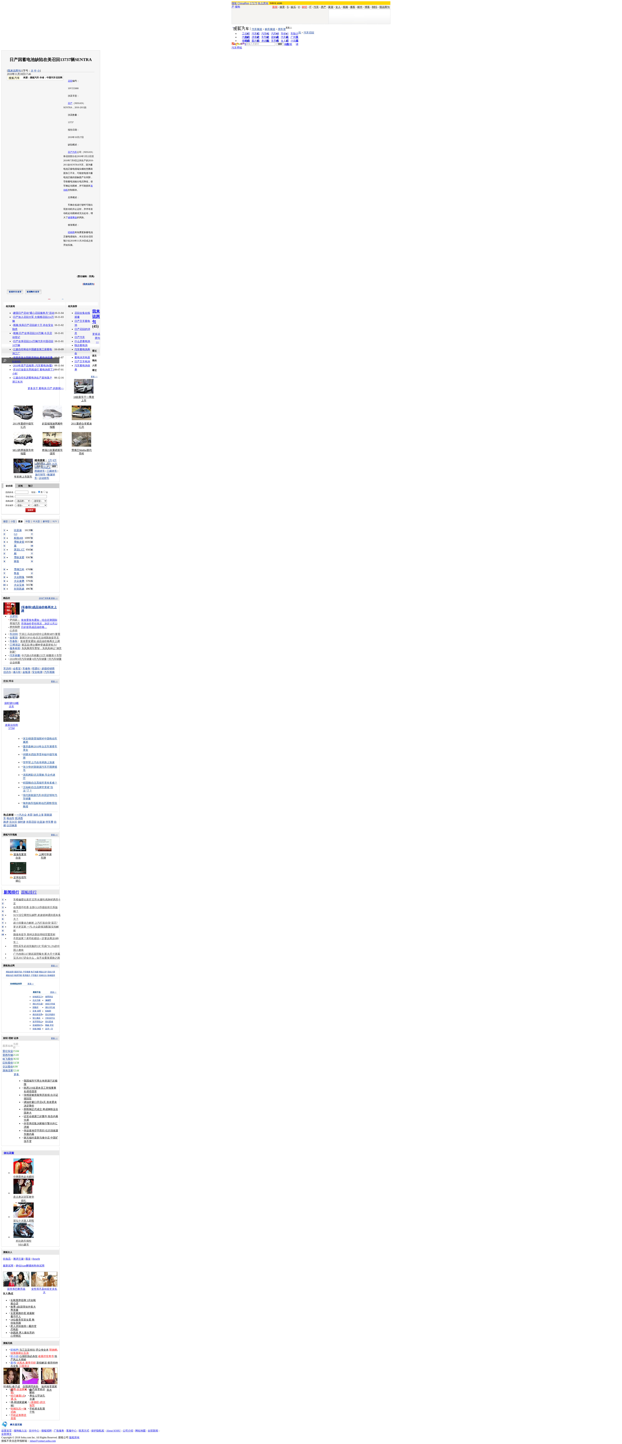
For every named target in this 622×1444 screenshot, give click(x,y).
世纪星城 (49, 1021)
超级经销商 (48, 668)
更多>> (289, 27)
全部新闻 (153, 1430)
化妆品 (7, 1258)
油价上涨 (38, 814)
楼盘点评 (43, 972)
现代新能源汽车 (32, 795)
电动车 (10, 818)
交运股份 (8, 1066)
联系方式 (84, 1430)
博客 (367, 7)
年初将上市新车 (23, 476)
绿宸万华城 (50, 1004)
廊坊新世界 (37, 1014)
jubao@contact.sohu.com (43, 1440)
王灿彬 (27, 787)
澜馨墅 (48, 1000)
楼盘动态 (10, 975)
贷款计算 (51, 972)
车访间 (13, 634)
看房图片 (26, 975)
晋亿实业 (8, 1051)
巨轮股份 (8, 1062)
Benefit (36, 1258)
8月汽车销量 (39, 659)
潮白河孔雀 (37, 1004)
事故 (74, 217)
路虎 (6, 822)
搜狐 (234, 3)
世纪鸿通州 (50, 1014)
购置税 (288, 44)
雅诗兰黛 (18, 1258)
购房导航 (18, 975)
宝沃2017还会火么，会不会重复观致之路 (36, 957)
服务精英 (15, 648)
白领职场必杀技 (28, 1356)
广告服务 (59, 1430)
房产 (323, 7)
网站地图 (140, 1430)
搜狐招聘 (46, 1430)
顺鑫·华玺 (49, 1025)
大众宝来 (19, 585)
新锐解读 (41, 1362)
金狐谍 (26, 672)
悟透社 (36, 668)
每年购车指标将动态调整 (37, 803)
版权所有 (74, 1437)
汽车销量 (15, 655)
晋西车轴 (8, 1055)
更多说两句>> (96, 338)
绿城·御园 (37, 1029)
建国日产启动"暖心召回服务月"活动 (33, 313)
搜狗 (237, 6)
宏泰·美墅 (37, 1011)
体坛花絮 (9, 1153)
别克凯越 (19, 588)
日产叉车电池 (82, 361)
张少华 (27, 767)
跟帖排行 (29, 892)
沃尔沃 (13, 822)
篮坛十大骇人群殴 (23, 1220)
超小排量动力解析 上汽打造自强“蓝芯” (35, 922)
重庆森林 (28, 746)
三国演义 (24, 1366)
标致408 (18, 538)
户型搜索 (26, 972)
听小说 (14, 1356)
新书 (13, 1362)
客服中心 (71, 1430)
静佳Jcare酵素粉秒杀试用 (30, 1265)
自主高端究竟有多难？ (44, 782)
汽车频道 (257, 29)
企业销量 (15, 662)
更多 (17, 1074)
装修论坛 (43, 975)
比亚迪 (41, 822)
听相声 (14, 1349)
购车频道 (270, 29)
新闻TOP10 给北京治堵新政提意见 (39, 637)
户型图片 (35, 975)
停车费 (49, 822)
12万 (37, 464)
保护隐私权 (97, 1430)
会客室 (13, 637)
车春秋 (13, 641)
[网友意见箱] (11, 1428)
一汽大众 (21, 814)
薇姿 (28, 1258)
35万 (54, 464)
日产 (70, 103)
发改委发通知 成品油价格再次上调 (40, 641)
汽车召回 (309, 32)
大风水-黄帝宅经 (26, 1362)
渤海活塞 (8, 1070)
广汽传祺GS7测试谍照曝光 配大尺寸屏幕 (36, 954)
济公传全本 (42, 1349)
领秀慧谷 (49, 997)
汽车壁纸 (237, 47)
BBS (374, 7)
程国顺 (27, 782)
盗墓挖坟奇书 (46, 1356)
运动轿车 (44, 478)
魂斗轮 (17, 672)
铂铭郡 (48, 1011)
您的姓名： (10, 492)
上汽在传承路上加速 (43, 762)
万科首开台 (50, 1018)
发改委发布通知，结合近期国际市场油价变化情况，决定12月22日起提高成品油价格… (39, 623)
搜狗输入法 (20, 1430)
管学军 (27, 762)
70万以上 (45, 467)
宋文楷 (27, 738)
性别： (34, 492)
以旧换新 (12, 825)
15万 (43, 464)
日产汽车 (72, 152)
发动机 (69, 209)
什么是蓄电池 (82, 341)
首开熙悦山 (37, 1021)
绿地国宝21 (37, 997)
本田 (30, 814)
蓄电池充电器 (82, 357)
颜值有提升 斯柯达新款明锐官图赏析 (34, 934)
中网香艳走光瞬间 (23, 1176)
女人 (338, 7)
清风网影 (28, 774)
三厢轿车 (52, 471)
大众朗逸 (19, 577)
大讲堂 (13, 616)
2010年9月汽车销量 (21, 659)
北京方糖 (36, 1000)
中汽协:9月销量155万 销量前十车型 (42, 655)
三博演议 (15, 644)
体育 (282, 7)
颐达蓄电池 (81, 345)
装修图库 (51, 975)
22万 (48, 464)
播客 (352, 7)
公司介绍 (128, 1430)
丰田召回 (31, 822)
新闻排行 (11, 892)
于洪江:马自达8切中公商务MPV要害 (39, 634)
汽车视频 (49, 672)
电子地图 (35, 972)
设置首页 (6, 1430)
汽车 (316, 7)
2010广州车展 (45, 598)
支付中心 (34, 1430)
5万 (50, 460)
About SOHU (113, 1430)
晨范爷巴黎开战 (16, 1289)
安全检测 (37, 672)
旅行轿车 (40, 474)
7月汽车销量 (54, 659)
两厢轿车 (40, 471)
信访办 (7, 672)
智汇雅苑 (36, 1018)
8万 (55, 460)
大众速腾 (19, 581)
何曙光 (27, 754)
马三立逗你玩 (27, 1349)
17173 (253, 3)
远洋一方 (49, 1029)
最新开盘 (18, 972)
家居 (330, 7)
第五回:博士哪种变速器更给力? (39, 644)
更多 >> (94, 376)
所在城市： (10, 505)
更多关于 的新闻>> (46, 388)
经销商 (71, 232)
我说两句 (384, 7)
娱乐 (293, 7)
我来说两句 (14, 70)
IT (310, 7)
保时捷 (21, 822)
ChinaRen (243, 3)
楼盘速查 (10, 972)
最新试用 (8, 1265)
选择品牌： (10, 501)
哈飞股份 (8, 1059)
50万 (37, 467)
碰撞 (70, 217)
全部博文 (6, 1434)
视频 (345, 7)
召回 (70, 81)
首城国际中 (37, 1025)
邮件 (360, 7)
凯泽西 (19, 818)
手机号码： (10, 497)
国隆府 (35, 1007)
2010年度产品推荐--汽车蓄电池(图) (33, 365)
